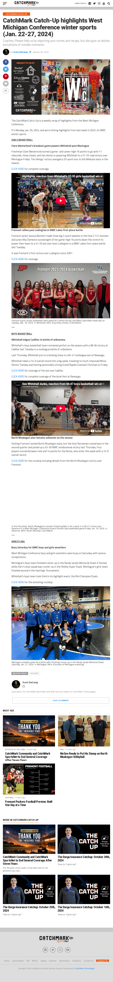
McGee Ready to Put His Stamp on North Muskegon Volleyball (83, 755)
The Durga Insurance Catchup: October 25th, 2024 (29, 908)
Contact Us (89, 960)
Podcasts (76, 960)
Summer (53, 960)
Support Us (103, 960)
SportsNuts (64, 960)
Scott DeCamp (20, 52)
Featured (34, 673)
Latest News (18, 960)
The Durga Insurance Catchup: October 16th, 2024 (84, 908)
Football (9, 797)
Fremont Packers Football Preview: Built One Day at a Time (28, 803)
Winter (35, 960)
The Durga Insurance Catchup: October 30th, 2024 (84, 858)
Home (6, 960)
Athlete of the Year (15, 749)
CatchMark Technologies (85, 968)
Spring (43, 960)
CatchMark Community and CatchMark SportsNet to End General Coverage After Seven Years (27, 757)
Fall (62, 749)
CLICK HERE (17, 169)
